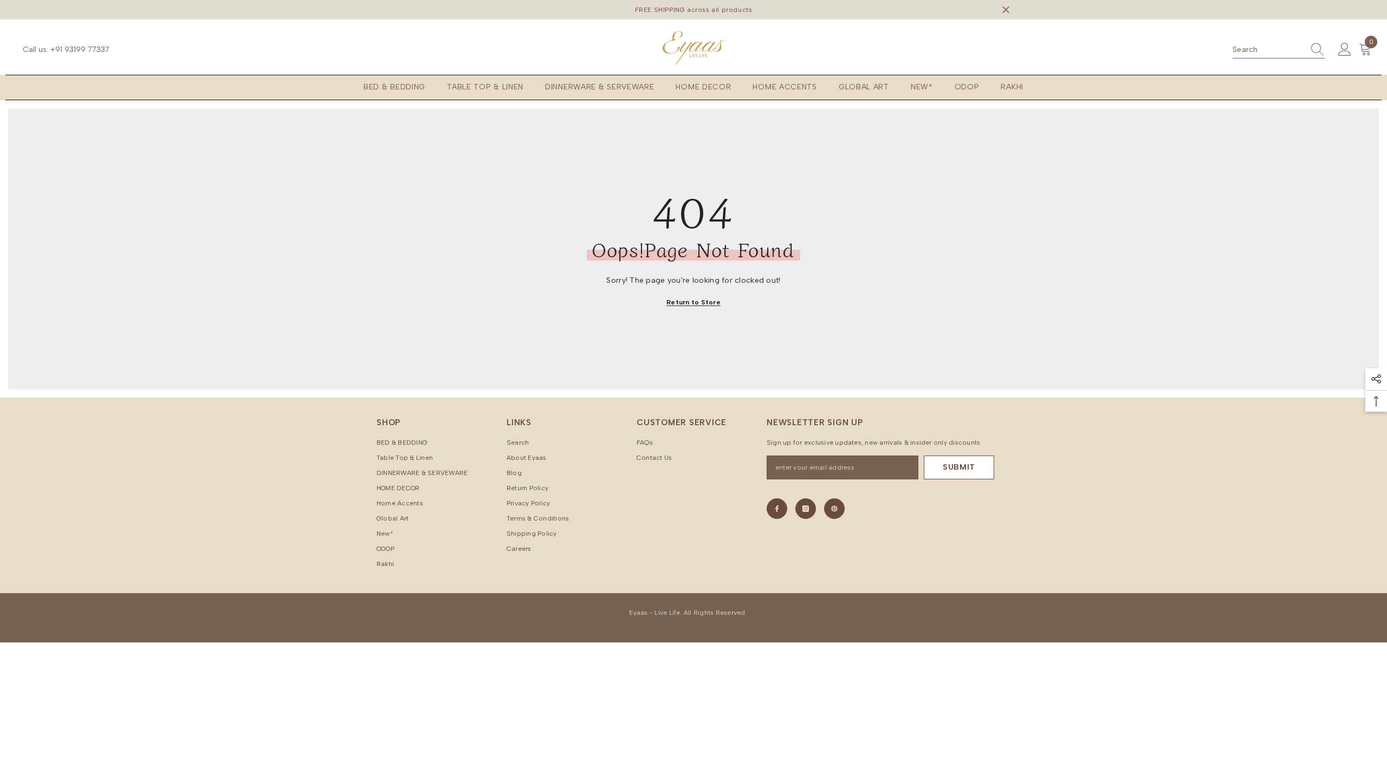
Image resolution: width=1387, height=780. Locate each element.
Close (1005, 10)
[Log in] (1344, 49)
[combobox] (1268, 50)
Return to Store (693, 302)
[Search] (1279, 50)
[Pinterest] (834, 508)
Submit (959, 467)
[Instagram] (805, 508)
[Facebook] (777, 508)
